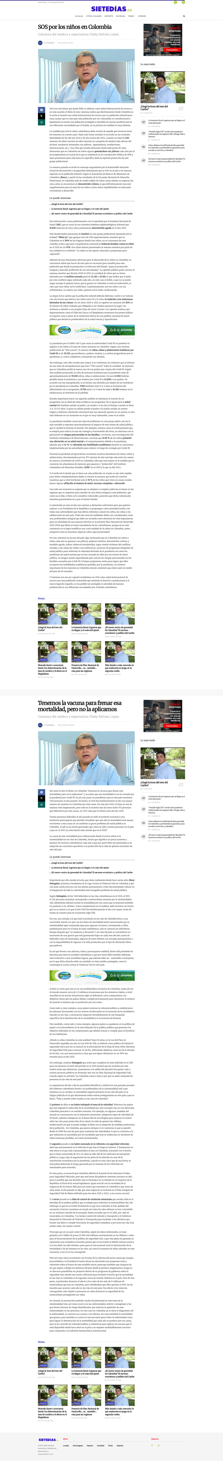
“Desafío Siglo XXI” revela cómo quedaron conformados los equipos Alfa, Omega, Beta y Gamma (166, 134)
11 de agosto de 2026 (80, 634)
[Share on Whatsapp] (41, 122)
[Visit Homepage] (111, 8)
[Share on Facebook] (41, 110)
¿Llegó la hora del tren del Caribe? (67, 204)
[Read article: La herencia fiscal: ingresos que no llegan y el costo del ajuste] (86, 614)
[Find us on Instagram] (183, 2)
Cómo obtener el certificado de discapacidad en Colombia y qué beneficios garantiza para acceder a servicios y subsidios (166, 147)
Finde (131, 16)
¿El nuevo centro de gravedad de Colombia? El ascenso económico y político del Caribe (92, 213)
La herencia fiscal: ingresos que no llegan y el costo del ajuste (80, 209)
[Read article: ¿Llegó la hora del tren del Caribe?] (53, 614)
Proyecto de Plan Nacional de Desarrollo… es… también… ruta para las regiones (85, 668)
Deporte (109, 16)
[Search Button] (184, 16)
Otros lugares (94, 16)
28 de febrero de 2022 (66, 725)
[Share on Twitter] (41, 116)
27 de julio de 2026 (46, 677)
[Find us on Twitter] (179, 2)
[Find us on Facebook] (175, 2)
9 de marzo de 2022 (65, 43)
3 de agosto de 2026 (113, 636)
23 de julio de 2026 (80, 674)
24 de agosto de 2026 (47, 634)
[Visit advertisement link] (92, 330)
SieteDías (50, 43)
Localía (79, 16)
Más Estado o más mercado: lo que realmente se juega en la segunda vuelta (119, 668)
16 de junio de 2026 (113, 674)
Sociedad (120, 16)
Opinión (142, 16)
